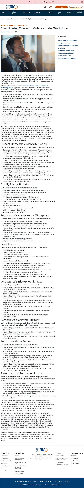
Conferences (26, 12)
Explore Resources (76, 7)
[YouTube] (78, 464)
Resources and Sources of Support (67, 58)
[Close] (82, 2)
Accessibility (60, 462)
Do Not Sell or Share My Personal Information (20, 467)
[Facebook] (71, 464)
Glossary (69, 12)
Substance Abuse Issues (64, 55)
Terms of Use (60, 455)
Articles (7, 19)
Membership (80, 12)
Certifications (4, 458)
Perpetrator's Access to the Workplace (68, 45)
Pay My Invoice (5, 463)
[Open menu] (3, 7)
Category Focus (3, 13)
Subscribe (50, 12)
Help (2, 468)
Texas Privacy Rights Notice (20, 462)
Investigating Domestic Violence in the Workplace (35, 19)
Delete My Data (19, 473)
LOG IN (61, 7)
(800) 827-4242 (64, 481)
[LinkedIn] (76, 464)
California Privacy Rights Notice (19, 459)
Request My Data (19, 471)
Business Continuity (62, 464)
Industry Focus (14, 13)
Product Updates (5, 466)
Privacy (17, 455)
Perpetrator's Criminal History (66, 53)
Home (2, 19)
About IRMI (59, 13)
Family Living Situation (64, 43)
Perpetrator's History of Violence (66, 50)
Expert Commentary (16, 19)
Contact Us (4, 471)
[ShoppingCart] (50, 7)
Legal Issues (61, 48)
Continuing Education (6, 461)
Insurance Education (37, 13)
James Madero (5, 32)
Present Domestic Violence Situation (67, 40)
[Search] (45, 7)
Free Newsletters (75, 461)
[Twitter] (74, 464)
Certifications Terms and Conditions (62, 459)
